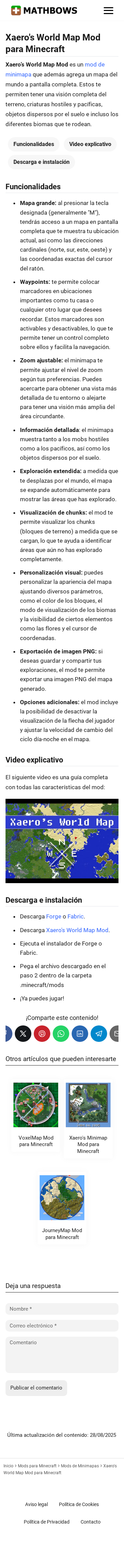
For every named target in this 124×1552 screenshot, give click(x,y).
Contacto (91, 1522)
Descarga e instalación (41, 162)
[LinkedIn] (80, 1033)
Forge (53, 916)
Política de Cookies (79, 1504)
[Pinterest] (42, 1033)
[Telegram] (99, 1033)
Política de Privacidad (47, 1522)
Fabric (76, 916)
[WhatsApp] (61, 1033)
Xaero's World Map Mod (77, 930)
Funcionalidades (33, 144)
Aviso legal (36, 1504)
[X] (23, 1033)
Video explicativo (90, 144)
